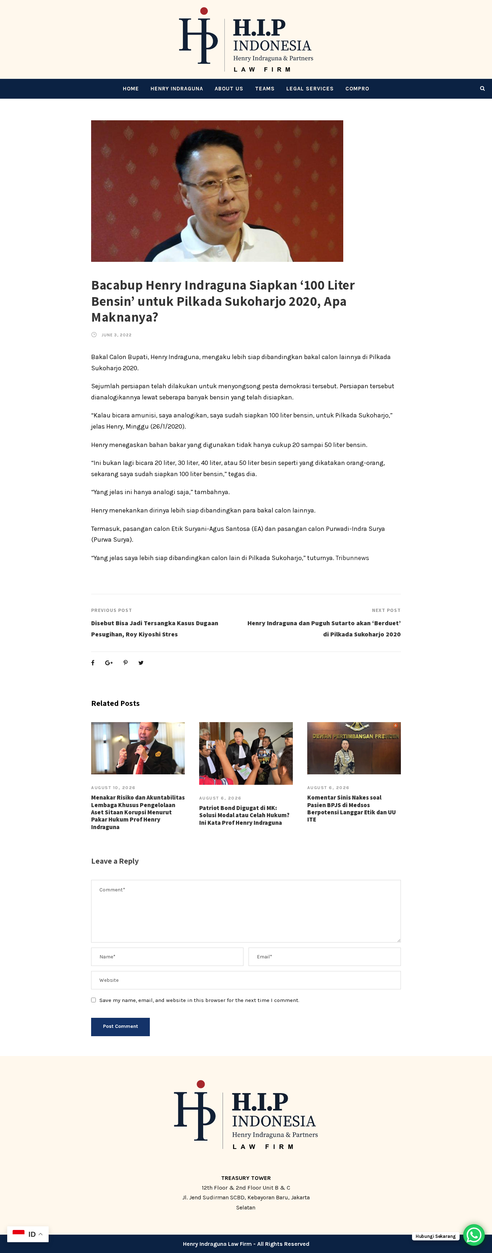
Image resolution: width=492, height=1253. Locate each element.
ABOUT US (229, 88)
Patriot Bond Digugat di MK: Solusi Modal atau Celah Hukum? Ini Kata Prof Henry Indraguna (244, 815)
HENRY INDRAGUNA (177, 88)
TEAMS (265, 88)
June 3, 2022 (117, 335)
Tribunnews (352, 558)
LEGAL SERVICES (310, 88)
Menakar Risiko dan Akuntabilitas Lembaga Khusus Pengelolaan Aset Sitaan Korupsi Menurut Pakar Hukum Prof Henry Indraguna (138, 812)
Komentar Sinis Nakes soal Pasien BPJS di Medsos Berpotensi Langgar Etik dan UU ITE (351, 808)
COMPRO (357, 88)
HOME (131, 88)
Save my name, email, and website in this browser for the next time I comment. (199, 1000)
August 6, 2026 (220, 798)
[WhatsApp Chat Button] (474, 1235)
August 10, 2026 (113, 787)
